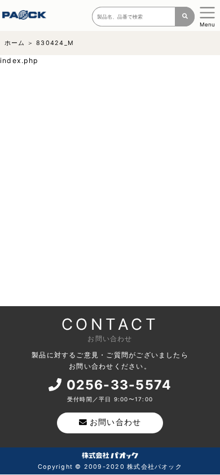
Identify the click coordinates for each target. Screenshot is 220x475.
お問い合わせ (115, 422)
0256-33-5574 (119, 385)
